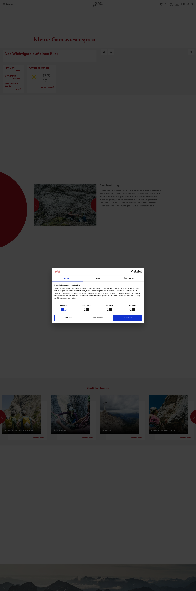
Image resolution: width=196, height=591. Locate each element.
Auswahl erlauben (98, 318)
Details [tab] (98, 278)
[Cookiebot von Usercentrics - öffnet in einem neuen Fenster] (133, 271)
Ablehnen (68, 318)
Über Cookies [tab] (129, 278)
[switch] (86, 310)
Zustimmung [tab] (67, 278)
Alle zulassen (127, 318)
